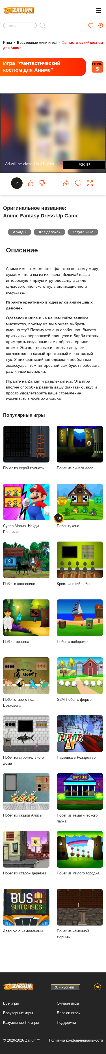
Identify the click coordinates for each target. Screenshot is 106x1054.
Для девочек (49, 232)
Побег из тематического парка (77, 818)
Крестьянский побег (74, 584)
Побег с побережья (73, 642)
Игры (7, 43)
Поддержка (66, 1022)
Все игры (11, 1003)
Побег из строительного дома (23, 760)
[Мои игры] (91, 25)
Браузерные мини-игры (37, 43)
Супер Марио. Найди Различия (21, 529)
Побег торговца (16, 642)
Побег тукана (68, 522)
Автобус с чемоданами (23, 931)
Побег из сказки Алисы (22, 815)
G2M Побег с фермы (74, 699)
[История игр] (100, 25)
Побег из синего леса (75, 468)
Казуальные (83, 232)
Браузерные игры (18, 1013)
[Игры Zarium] (18, 10)
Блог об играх (69, 1013)
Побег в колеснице (19, 584)
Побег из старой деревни (24, 873)
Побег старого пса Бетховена (18, 702)
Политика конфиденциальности (76, 1040)
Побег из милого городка (78, 873)
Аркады (19, 232)
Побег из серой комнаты (23, 468)
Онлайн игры (68, 1003)
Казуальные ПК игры (21, 1022)
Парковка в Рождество (76, 757)
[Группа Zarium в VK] (97, 987)
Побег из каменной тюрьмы (73, 934)
